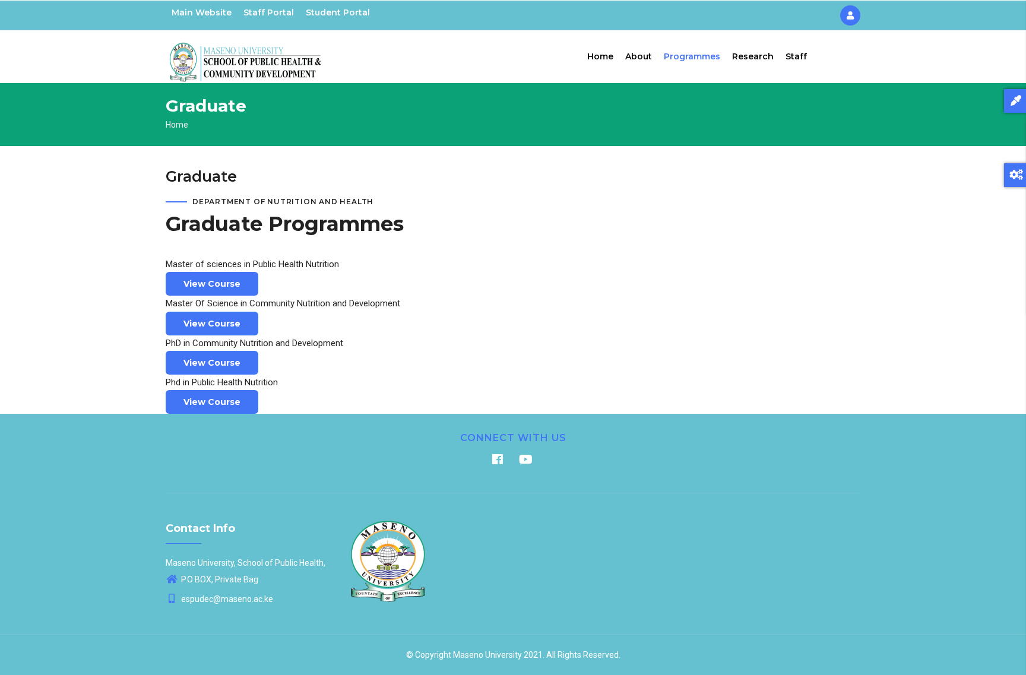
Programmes (692, 56)
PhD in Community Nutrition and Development (254, 343)
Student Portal (338, 12)
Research (753, 56)
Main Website (202, 12)
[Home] (246, 54)
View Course (211, 283)
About (638, 56)
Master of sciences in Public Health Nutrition (252, 264)
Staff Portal (268, 12)
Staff (796, 56)
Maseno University (487, 655)
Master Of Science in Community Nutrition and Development (283, 303)
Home (600, 56)
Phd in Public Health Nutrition (222, 382)
